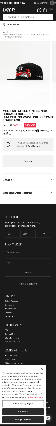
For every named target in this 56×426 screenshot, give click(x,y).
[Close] (41, 368)
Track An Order (11, 355)
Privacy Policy (35, 397)
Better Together (12, 301)
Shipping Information (14, 363)
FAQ (7, 330)
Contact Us (10, 334)
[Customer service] (39, 10)
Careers (8, 313)
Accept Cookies (23, 419)
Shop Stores (13, 24)
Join (43, 234)
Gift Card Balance (28, 283)
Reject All (23, 411)
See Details (34, 146)
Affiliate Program (12, 316)
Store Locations (12, 338)
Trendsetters (10, 309)
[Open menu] (51, 10)
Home (4, 32)
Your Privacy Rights (22, 403)
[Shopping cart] (45, 10)
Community (9, 305)
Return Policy (10, 359)
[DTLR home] (9, 10)
